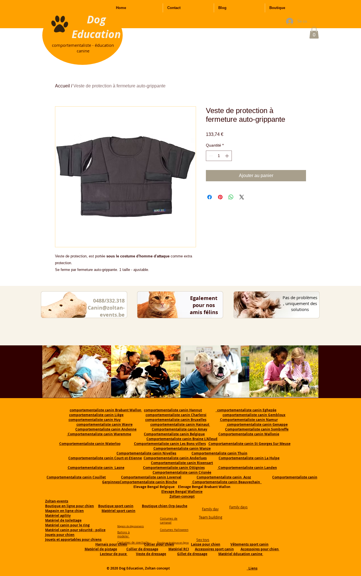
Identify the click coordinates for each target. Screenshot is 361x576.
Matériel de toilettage (63, 520)
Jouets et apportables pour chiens (73, 539)
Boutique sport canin (115, 506)
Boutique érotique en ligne (173, 542)
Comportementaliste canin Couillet (76, 477)
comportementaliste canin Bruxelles (175, 419)
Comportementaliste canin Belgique (174, 434)
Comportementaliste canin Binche (148, 482)
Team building (210, 517)
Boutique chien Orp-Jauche (164, 506)
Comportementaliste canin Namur (249, 419)
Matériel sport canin (118, 510)
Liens (252, 568)
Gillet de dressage (192, 553)
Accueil (62, 85)
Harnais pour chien (111, 544)
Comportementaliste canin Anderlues (175, 458)
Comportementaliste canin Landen (247, 467)
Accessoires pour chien (260, 549)
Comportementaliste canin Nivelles (146, 453)
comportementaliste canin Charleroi (176, 414)
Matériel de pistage (101, 549)
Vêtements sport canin (249, 544)
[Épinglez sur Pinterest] (220, 197)
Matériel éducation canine (240, 553)
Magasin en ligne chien (64, 510)
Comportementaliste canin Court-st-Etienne (105, 458)
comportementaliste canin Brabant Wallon (106, 410)
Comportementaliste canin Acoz (224, 477)
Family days (238, 507)
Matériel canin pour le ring (67, 525)
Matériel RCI (178, 549)
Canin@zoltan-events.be (106, 311)
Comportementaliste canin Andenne (106, 429)
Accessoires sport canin (214, 549)
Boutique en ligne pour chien (69, 506)
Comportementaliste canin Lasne (96, 467)
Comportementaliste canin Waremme (99, 434)
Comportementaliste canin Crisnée (182, 472)
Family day (210, 509)
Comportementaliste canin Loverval (151, 477)
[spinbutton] (219, 156)
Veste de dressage (151, 553)
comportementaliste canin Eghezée (245, 410)
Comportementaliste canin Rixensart (182, 462)
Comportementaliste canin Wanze (182, 448)
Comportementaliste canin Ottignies (174, 467)
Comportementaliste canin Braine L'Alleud (181, 438)
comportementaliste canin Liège (96, 414)
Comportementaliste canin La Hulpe (249, 458)
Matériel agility (58, 515)
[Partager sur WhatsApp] (231, 197)
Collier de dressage (142, 549)
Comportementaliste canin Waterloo (89, 443)
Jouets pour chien (59, 534)
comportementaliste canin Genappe (257, 424)
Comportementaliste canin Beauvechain (226, 482)
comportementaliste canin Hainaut (180, 424)
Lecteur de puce (113, 553)
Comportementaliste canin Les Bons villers (170, 443)
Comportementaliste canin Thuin (219, 453)
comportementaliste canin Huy (95, 419)
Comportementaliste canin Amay (179, 429)
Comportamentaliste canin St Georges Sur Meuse (249, 443)
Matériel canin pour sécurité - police (75, 530)
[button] (314, 33)
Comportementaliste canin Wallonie (248, 434)
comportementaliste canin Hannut (173, 410)
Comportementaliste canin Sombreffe (257, 429)
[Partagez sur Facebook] (209, 197)
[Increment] (227, 156)
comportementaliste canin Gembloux (254, 414)
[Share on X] (241, 197)
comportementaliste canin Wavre (104, 424)
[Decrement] (210, 156)
